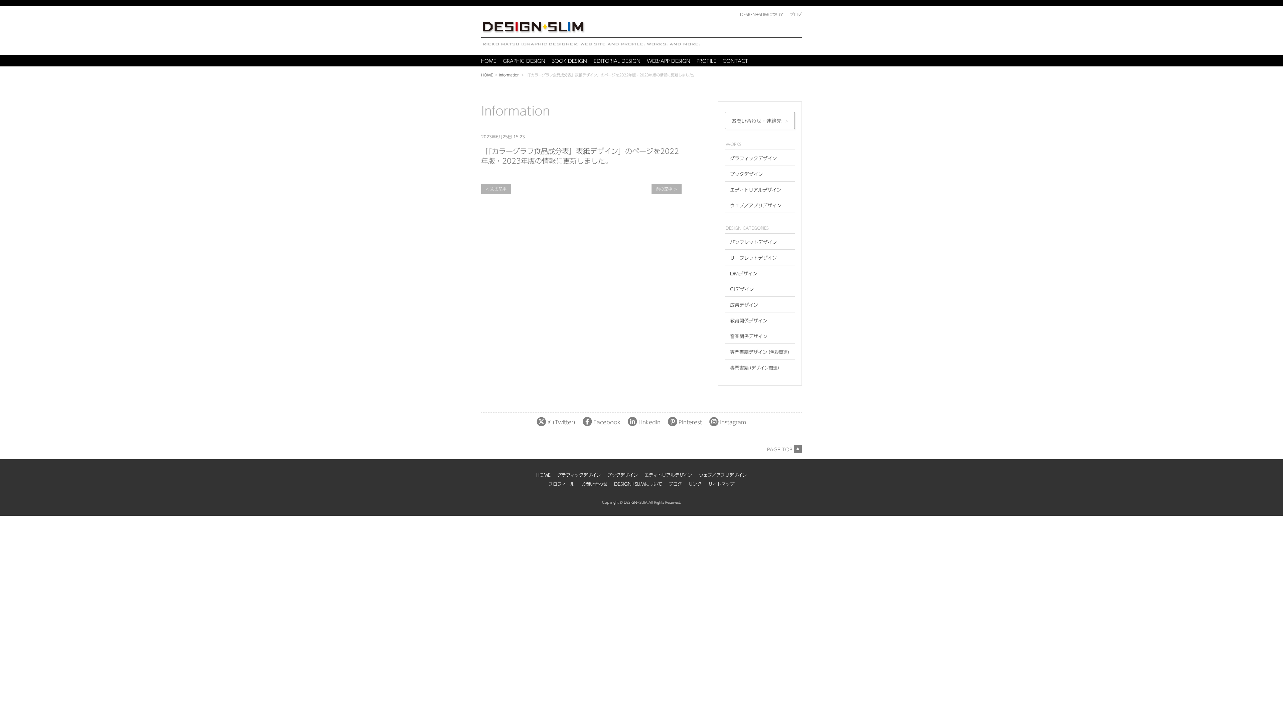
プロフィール (562, 484)
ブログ (675, 484)
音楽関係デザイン (748, 336)
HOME (487, 75)
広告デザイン (744, 305)
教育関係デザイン (748, 320)
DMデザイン (743, 273)
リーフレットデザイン (753, 258)
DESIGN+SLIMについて (638, 484)
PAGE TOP (779, 449)
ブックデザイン (746, 174)
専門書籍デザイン (761, 352)
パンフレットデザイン (753, 242)
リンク (695, 484)
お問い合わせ (594, 484)
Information (509, 75)
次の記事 (498, 189)
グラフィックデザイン (753, 158)
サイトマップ (721, 484)
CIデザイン (742, 289)
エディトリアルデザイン (755, 190)
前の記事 (664, 189)
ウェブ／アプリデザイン (755, 205)
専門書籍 (756, 368)
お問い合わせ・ (756, 121)
